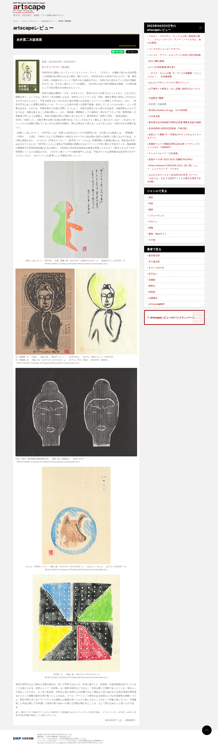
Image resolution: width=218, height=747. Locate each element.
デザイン (153, 221)
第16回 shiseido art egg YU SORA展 (168, 110)
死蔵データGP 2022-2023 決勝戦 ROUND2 (170, 159)
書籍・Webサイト (158, 233)
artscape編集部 (157, 304)
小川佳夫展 (154, 116)
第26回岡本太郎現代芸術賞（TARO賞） (168, 128)
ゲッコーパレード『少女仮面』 (164, 153)
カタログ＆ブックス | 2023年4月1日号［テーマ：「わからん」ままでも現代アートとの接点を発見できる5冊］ (174, 178)
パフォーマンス (156, 215)
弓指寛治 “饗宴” (156, 98)
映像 (151, 227)
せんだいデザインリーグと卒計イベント (169, 82)
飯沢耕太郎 (154, 255)
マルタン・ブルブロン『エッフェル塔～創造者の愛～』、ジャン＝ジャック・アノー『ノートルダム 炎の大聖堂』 (174, 39)
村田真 (152, 291)
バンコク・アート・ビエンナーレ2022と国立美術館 (175, 54)
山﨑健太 (153, 298)
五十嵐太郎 (154, 261)
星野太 (152, 285)
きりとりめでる (156, 267)
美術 (151, 197)
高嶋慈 (152, 279)
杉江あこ (153, 273)
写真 (151, 203)
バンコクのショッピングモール (164, 48)
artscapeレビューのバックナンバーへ (172, 317)
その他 (152, 239)
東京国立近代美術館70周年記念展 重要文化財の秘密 (175, 122)
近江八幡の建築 (156, 61)
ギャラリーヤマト (51, 67)
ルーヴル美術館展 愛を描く (162, 67)
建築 (151, 209)
